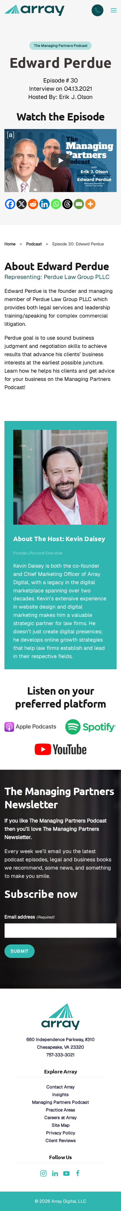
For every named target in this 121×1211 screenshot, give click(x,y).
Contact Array (60, 1087)
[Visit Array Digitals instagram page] (43, 1172)
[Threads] (67, 204)
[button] (114, 10)
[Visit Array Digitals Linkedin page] (54, 1172)
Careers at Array (60, 1117)
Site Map (61, 1125)
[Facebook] (10, 204)
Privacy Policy (60, 1133)
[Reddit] (33, 204)
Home (10, 244)
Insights (60, 1094)
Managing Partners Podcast (60, 1102)
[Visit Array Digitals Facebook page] (77, 1172)
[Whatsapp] (56, 204)
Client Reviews (61, 1140)
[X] (21, 204)
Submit (19, 951)
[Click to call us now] (97, 10)
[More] (90, 204)
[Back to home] (35, 10)
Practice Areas (60, 1110)
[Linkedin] (44, 204)
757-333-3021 (60, 1055)
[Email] (79, 204)
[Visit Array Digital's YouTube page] (66, 1172)
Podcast (34, 244)
